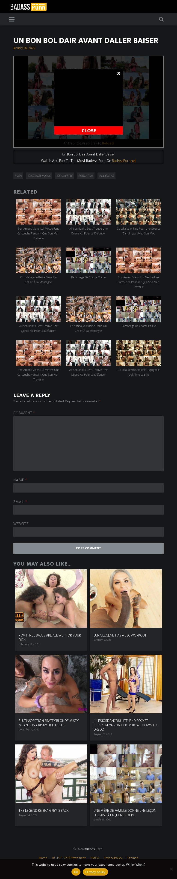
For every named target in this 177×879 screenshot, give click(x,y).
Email (20, 502)
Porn (18, 175)
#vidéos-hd (106, 175)
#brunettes (64, 175)
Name (20, 480)
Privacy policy (95, 872)
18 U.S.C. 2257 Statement (69, 858)
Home (43, 858)
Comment (24, 413)
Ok (76, 872)
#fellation (85, 175)
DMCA (94, 858)
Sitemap (132, 858)
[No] (171, 869)
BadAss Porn (93, 849)
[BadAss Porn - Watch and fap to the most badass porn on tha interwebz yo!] (28, 6)
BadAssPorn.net (124, 161)
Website (20, 524)
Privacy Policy (113, 858)
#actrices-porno (39, 175)
